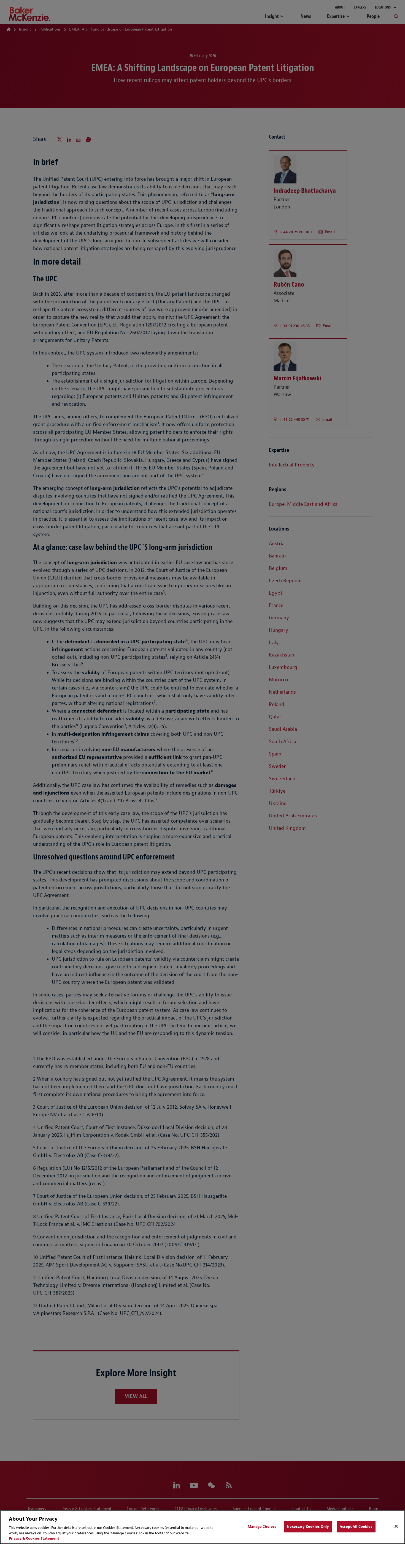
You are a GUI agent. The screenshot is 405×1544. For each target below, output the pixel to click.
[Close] (396, 1526)
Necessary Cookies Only (308, 1526)
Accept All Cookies (356, 1526)
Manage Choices (262, 1526)
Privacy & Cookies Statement (34, 1538)
